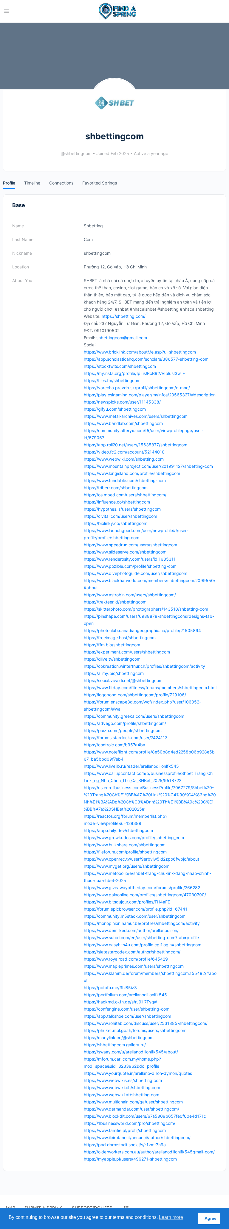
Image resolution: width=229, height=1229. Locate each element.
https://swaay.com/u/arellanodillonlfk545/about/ (131, 1051)
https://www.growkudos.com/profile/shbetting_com (134, 837)
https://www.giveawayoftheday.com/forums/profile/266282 (142, 887)
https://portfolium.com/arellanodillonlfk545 (125, 994)
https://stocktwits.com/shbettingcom (120, 366)
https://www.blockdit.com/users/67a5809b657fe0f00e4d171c (145, 1116)
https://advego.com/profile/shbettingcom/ (125, 723)
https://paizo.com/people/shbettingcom (123, 730)
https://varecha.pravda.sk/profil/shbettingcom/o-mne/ (137, 387)
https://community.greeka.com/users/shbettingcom (134, 716)
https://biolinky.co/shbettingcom (115, 523)
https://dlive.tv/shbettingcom (112, 659)
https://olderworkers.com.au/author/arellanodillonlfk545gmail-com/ (149, 1151)
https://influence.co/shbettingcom (117, 501)
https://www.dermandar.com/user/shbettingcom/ (131, 1108)
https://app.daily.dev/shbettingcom (118, 830)
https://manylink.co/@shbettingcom (119, 1037)
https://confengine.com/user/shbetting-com (126, 1008)
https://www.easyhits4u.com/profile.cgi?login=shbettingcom (142, 944)
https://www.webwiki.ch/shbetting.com (122, 1087)
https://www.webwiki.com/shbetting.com (124, 459)
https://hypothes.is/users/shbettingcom (122, 509)
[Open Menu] (6, 10)
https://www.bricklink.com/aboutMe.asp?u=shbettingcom (140, 351)
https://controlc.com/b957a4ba (114, 744)
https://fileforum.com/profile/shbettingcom (125, 851)
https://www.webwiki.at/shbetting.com (121, 1094)
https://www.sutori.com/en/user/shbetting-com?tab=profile (141, 937)
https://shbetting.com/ (124, 316)
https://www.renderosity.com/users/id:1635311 (130, 559)
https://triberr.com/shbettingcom (116, 487)
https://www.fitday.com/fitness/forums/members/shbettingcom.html (150, 687)
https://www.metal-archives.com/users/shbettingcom (136, 416)
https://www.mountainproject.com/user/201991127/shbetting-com (148, 466)
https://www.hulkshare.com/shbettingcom (124, 844)
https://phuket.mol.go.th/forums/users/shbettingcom (135, 1030)
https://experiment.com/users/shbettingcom (127, 651)
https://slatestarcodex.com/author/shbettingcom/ (132, 951)
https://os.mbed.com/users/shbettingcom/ (125, 494)
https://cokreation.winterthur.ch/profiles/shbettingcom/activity (144, 666)
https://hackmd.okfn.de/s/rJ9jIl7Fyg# (120, 1001)
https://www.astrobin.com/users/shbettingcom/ (130, 594)
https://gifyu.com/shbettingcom (115, 409)
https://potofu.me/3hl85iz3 (110, 987)
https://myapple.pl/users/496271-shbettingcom (130, 1158)
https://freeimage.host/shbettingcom (120, 637)
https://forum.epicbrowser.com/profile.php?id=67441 (135, 908)
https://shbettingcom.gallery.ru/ (115, 1044)
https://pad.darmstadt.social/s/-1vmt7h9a (125, 1144)
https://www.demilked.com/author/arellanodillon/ (131, 930)
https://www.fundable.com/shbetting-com (125, 480)
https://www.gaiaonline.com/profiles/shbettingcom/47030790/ (145, 894)
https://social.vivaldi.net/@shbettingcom (123, 680)
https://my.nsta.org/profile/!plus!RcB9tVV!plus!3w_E (134, 373)
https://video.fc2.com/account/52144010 (124, 451)
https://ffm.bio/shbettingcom (112, 644)
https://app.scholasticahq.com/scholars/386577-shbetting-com (146, 359)
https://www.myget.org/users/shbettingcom (126, 866)
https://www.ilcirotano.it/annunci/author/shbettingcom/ (137, 1137)
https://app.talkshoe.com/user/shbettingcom (127, 1016)
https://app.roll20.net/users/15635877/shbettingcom (135, 444)
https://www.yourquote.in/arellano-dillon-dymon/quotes (138, 1073)
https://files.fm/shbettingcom (112, 380)
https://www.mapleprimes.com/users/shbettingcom (134, 966)
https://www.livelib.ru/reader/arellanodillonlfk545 (131, 766)
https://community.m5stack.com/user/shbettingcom (134, 916)
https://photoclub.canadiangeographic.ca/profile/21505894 (142, 630)
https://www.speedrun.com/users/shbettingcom (130, 544)
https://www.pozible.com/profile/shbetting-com (130, 566)
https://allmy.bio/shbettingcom (114, 673)
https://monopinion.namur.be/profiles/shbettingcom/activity (142, 923)
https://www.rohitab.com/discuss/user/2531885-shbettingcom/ (146, 1023)
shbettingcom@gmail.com (121, 337)
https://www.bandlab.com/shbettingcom (123, 423)
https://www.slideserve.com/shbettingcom (125, 551)
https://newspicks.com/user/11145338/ (122, 401)
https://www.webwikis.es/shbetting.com (123, 1080)
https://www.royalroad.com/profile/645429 (126, 958)
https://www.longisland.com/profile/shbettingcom (132, 473)
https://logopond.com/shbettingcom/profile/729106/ (135, 694)
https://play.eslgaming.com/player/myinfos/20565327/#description (150, 394)
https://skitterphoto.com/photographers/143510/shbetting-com (146, 609)
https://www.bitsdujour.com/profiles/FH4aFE (127, 901)
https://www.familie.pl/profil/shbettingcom (125, 1130)
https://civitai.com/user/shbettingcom (120, 516)
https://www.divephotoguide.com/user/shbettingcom (135, 573)
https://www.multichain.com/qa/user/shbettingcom (133, 1101)
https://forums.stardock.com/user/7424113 (126, 737)
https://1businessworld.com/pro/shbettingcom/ (129, 1123)
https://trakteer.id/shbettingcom (115, 601)
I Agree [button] (209, 1218)
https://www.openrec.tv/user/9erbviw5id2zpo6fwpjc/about (141, 858)
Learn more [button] (171, 1217)
